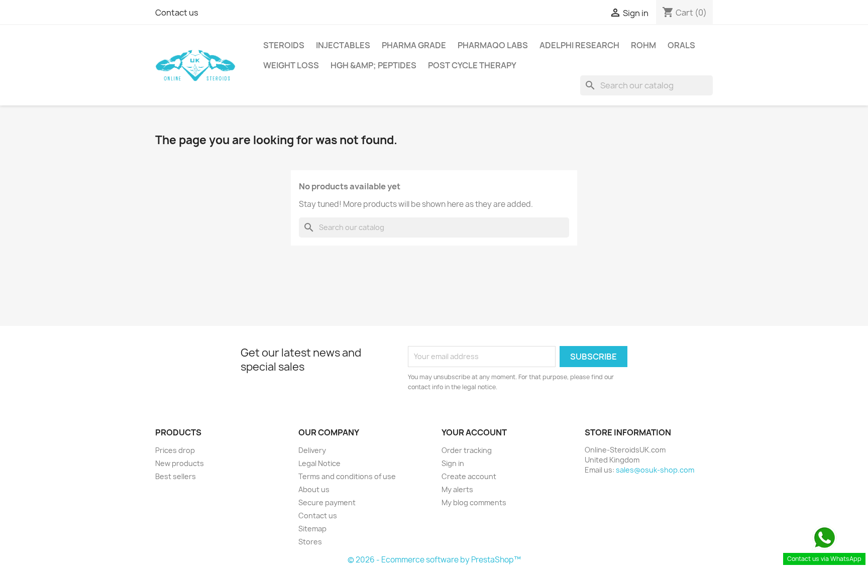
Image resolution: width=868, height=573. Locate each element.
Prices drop (175, 450)
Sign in (453, 463)
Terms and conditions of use (347, 476)
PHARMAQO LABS (493, 45)
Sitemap (312, 528)
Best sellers (175, 476)
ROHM (643, 45)
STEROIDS (283, 45)
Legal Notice (319, 463)
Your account (474, 432)
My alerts (457, 489)
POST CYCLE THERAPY (472, 65)
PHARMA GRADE (414, 45)
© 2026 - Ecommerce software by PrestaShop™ (434, 559)
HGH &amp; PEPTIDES (373, 65)
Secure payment (327, 502)
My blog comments (474, 502)
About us (314, 489)
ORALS (681, 45)
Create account (469, 476)
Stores (310, 541)
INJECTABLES (343, 45)
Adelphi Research (579, 45)
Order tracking (467, 450)
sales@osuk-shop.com (655, 470)
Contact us (176, 12)
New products (179, 463)
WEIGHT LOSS (291, 65)
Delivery (312, 450)
